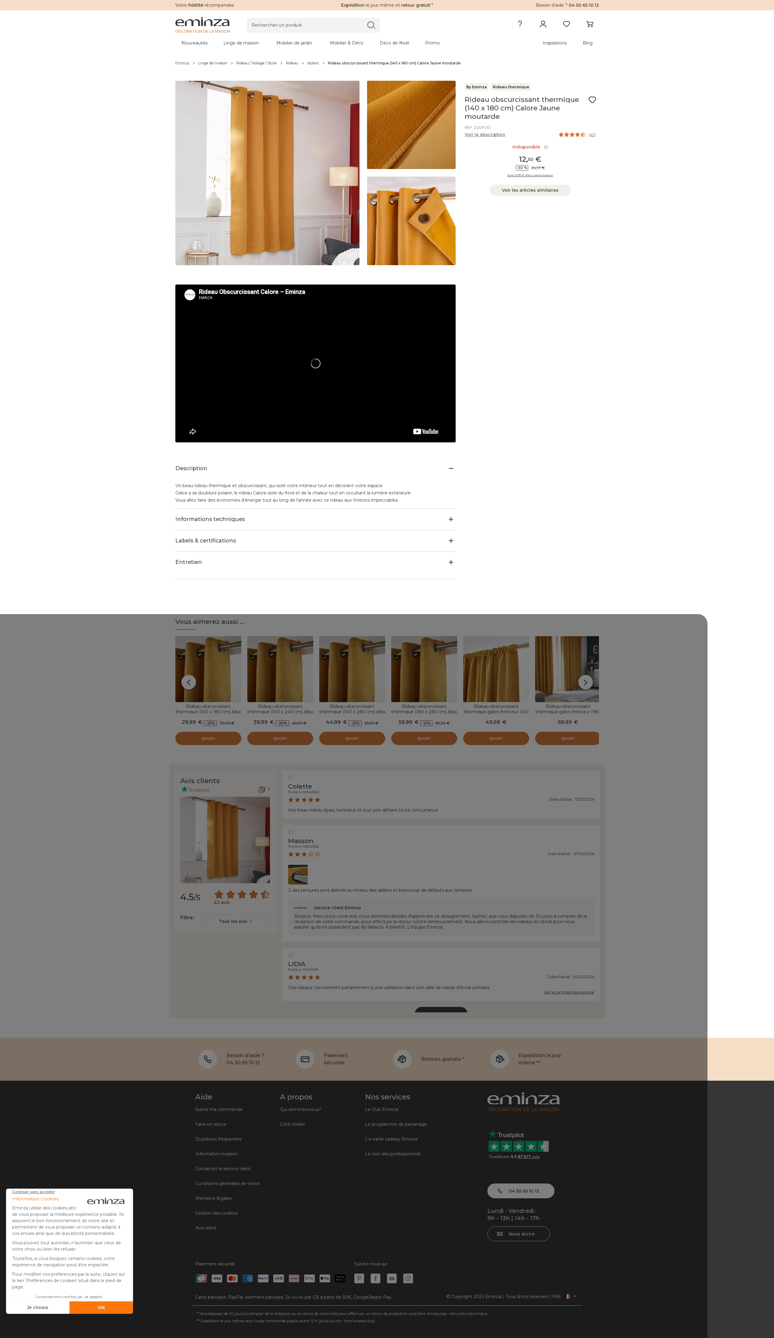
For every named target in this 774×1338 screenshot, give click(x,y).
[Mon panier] (590, 25)
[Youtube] (392, 1278)
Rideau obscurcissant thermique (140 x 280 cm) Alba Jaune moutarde (352, 712)
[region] (387, 63)
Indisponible (527, 147)
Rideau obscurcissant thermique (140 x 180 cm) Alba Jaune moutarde (208, 712)
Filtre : (187, 917)
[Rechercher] (371, 25)
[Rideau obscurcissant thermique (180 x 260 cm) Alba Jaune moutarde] (424, 669)
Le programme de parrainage (396, 1124)
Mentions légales (213, 1198)
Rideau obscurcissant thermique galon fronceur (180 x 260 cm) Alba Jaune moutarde (567, 714)
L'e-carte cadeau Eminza (391, 1139)
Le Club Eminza (381, 1109)
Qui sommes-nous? (300, 1109)
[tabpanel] (335, 43)
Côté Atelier (292, 1124)
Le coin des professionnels (393, 1154)
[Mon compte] (543, 25)
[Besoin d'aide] (520, 25)
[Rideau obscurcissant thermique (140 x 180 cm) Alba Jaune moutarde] (208, 669)
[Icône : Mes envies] (592, 99)
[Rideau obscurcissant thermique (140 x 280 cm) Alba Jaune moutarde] (352, 669)
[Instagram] (408, 1278)
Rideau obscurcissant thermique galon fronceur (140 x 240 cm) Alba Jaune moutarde (496, 714)
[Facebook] (375, 1278)
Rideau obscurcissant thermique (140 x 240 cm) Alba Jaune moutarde (280, 712)
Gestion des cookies (216, 1213)
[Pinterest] (359, 1278)
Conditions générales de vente (227, 1183)
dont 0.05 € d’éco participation (530, 175)
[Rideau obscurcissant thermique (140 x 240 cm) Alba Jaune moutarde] (280, 669)
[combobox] (236, 921)
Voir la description (485, 134)
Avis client (205, 1228)
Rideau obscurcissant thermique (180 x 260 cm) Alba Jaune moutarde (424, 712)
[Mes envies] (566, 25)
